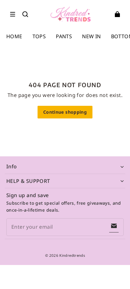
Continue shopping (65, 112)
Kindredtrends (72, 255)
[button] (12, 14)
